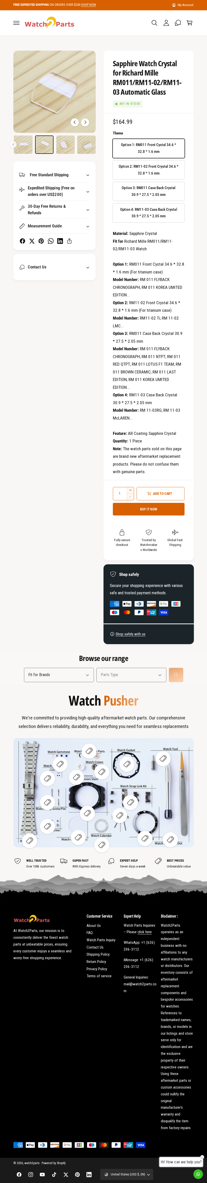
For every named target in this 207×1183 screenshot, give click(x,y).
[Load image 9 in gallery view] (86, 144)
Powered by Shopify (54, 1163)
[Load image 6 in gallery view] (23, 144)
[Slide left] (75, 122)
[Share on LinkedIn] (60, 241)
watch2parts (32, 1163)
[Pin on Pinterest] (41, 241)
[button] (16, 22)
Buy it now (148, 509)
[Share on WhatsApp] (50, 241)
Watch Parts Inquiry (101, 940)
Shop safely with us (130, 634)
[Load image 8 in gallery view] (65, 144)
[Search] (176, 675)
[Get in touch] (178, 22)
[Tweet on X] (32, 241)
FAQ (90, 932)
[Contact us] (198, 1174)
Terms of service (99, 976)
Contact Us (95, 947)
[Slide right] (85, 122)
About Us (94, 925)
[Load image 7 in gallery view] (44, 144)
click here (145, 932)
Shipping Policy (98, 954)
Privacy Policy (97, 969)
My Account (186, 5)
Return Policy (96, 961)
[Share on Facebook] (22, 241)
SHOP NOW (88, 5)
